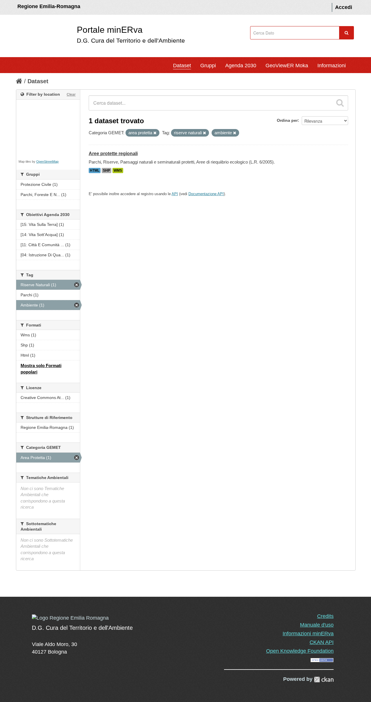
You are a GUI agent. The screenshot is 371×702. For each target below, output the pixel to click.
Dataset (182, 65)
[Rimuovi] (155, 133)
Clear (71, 94)
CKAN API (322, 642)
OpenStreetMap (47, 161)
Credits (325, 616)
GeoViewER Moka (286, 65)
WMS (118, 170)
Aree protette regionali (113, 153)
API (175, 194)
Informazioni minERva (308, 633)
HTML (94, 170)
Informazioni (331, 65)
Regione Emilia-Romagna (48, 6)
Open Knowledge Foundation (300, 651)
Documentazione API (206, 194)
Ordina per (287, 120)
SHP (106, 170)
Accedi (343, 7)
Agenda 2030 (240, 65)
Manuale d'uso (317, 625)
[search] (340, 103)
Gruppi (208, 65)
